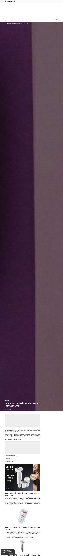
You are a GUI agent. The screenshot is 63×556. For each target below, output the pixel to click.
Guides (7, 400)
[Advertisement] (31, 9)
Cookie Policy (4, 552)
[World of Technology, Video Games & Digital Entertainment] (10, 1)
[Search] (57, 19)
